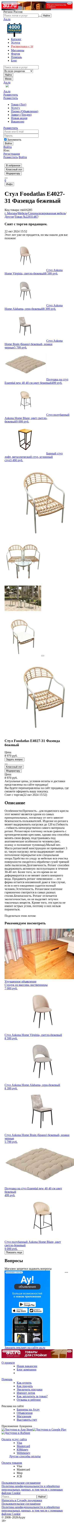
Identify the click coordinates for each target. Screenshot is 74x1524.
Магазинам (24, 1416)
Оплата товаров (12, 1462)
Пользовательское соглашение (21, 1482)
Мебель (22, 213)
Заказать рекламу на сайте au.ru (25, 1347)
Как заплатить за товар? (32, 1396)
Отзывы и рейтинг (29, 1399)
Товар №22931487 (26, 216)
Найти (8, 74)
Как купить (24, 1382)
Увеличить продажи (30, 1389)
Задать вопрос (14, 759)
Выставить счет (27, 1419)
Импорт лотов (26, 1392)
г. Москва (11, 213)
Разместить (10, 94)
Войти (7, 147)
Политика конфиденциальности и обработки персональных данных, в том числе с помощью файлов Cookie (32, 1490)
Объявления (24, 1412)
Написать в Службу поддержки (22, 1500)
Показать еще (14, 1252)
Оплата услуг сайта (14, 1439)
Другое (9, 216)
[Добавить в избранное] (6, 764)
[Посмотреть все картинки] (42, 655)
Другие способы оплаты (25, 1456)
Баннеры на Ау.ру (28, 1409)
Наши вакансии (27, 1366)
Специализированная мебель (47, 213)
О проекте (8, 1362)
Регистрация (11, 153)
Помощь (7, 1379)
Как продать (25, 1386)
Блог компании (26, 1369)
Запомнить (14, 139)
